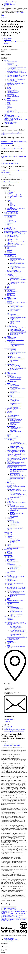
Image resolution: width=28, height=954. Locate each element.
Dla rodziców (7, 728)
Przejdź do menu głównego (10, 1)
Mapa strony (6, 5)
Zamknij (18, 12)
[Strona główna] (14, 15)
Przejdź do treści (7, 3)
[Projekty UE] (3, 17)
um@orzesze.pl (10, 719)
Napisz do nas (7, 721)
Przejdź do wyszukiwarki (10, 4)
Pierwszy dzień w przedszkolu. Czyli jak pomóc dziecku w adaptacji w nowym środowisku (15, 730)
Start (5, 725)
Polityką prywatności (11, 9)
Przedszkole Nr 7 (8, 727)
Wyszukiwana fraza (5, 49)
